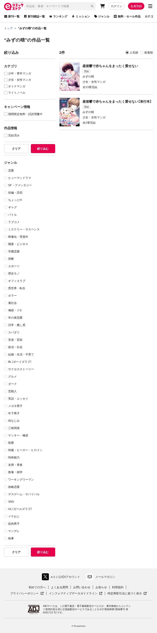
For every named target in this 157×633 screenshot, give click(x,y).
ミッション (83, 16)
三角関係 (14, 428)
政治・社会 (15, 347)
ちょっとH (15, 200)
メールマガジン (105, 576)
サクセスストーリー (21, 369)
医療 (11, 442)
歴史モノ (14, 273)
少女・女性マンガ (19, 79)
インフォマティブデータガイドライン (73, 593)
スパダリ (14, 332)
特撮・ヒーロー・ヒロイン (25, 450)
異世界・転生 (16, 288)
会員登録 (136, 6)
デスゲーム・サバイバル (24, 494)
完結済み (14, 135)
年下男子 (14, 413)
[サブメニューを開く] (150, 6)
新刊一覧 (14, 16)
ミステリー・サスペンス (24, 229)
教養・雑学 (15, 472)
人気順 (134, 52)
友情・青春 (15, 464)
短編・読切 (15, 192)
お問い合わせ (81, 587)
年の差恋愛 (15, 317)
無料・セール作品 (129, 16)
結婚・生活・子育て (21, 354)
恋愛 (11, 170)
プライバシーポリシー (27, 593)
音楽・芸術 (15, 339)
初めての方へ (37, 587)
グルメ (12, 376)
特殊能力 (14, 457)
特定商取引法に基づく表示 (127, 593)
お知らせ (101, 587)
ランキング (60, 16)
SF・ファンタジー (20, 185)
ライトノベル (16, 92)
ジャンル (104, 16)
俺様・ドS (14, 310)
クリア (16, 148)
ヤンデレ (14, 531)
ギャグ (12, 207)
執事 (11, 538)
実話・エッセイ (18, 398)
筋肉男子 (14, 523)
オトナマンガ (16, 86)
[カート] (102, 6)
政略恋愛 (14, 486)
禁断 (11, 258)
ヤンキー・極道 (18, 435)
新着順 (148, 52)
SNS (11, 501)
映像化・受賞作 (18, 236)
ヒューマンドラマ (19, 177)
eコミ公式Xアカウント (62, 577)
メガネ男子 (15, 406)
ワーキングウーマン (21, 479)
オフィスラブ (16, 280)
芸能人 (12, 391)
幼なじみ (14, 420)
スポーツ (14, 266)
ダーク (12, 383)
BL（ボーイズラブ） (20, 361)
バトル (12, 214)
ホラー (12, 295)
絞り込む (43, 148)
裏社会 (12, 303)
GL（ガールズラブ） (20, 509)
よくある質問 (59, 587)
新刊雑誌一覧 (36, 16)
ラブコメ (14, 222)
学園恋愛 (14, 251)
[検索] (92, 6)
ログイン (116, 6)
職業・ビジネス (18, 244)
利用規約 (117, 587)
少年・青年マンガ (19, 73)
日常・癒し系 (16, 325)
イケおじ (14, 516)
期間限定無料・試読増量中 (25, 114)
